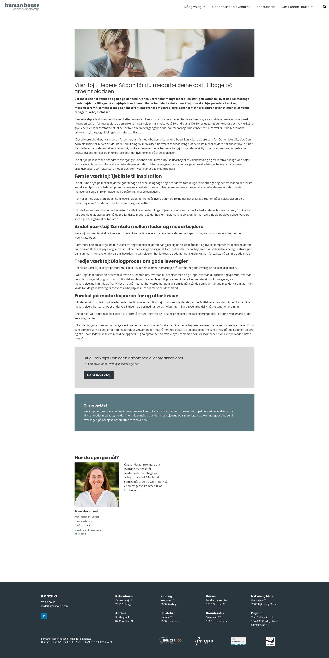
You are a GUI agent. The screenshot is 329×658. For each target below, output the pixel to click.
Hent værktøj (98, 375)
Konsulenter (266, 7)
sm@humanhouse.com (88, 530)
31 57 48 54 (80, 533)
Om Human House (295, 7)
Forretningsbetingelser (53, 638)
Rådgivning (192, 7)
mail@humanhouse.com (55, 606)
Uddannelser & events (229, 7)
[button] (324, 7)
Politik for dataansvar (80, 638)
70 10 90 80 (48, 602)
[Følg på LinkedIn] (44, 616)
